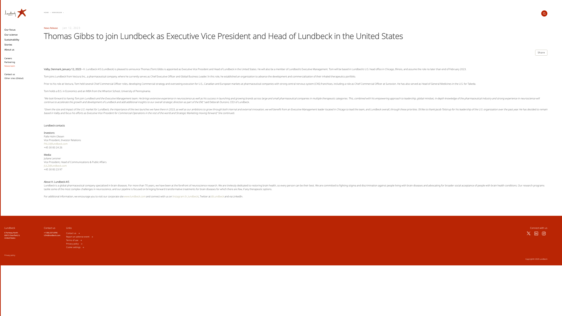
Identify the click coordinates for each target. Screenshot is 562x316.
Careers (8, 58)
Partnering (9, 62)
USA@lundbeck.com (52, 235)
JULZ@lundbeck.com (55, 165)
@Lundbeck (217, 196)
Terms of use (72, 240)
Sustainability (11, 39)
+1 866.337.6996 (51, 232)
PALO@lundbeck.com (56, 143)
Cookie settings (73, 247)
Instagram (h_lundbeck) (186, 196)
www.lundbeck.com (135, 196)
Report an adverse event (77, 237)
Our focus (10, 29)
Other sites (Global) (13, 78)
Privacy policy (72, 244)
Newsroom (9, 66)
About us (9, 49)
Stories (8, 44)
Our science (11, 34)
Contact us (9, 74)
